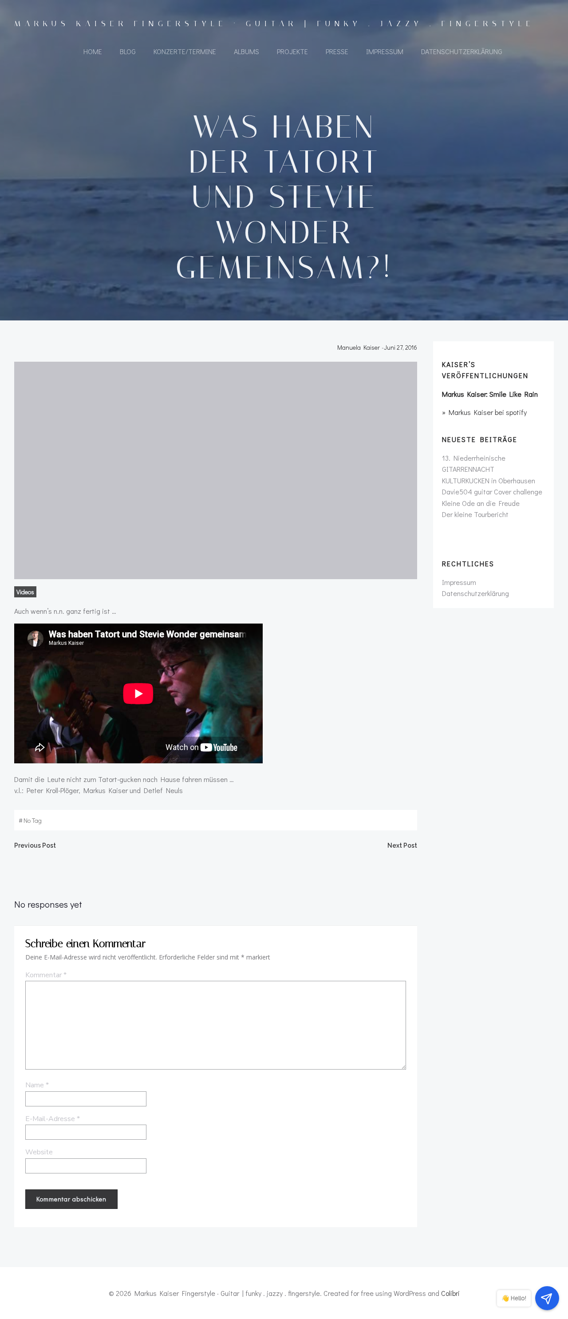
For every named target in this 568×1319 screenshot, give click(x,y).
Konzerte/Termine (185, 51)
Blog (128, 51)
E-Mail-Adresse (52, 1119)
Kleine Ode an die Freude (481, 503)
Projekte (292, 51)
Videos (25, 592)
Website (39, 1152)
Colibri (450, 1293)
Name (37, 1085)
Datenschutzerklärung (461, 51)
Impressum (384, 51)
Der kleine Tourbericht (475, 514)
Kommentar (46, 975)
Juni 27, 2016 (400, 347)
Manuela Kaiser (358, 347)
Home (92, 51)
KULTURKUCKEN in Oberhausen (488, 480)
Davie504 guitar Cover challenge (492, 491)
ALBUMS (246, 51)
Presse (337, 51)
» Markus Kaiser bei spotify (484, 412)
